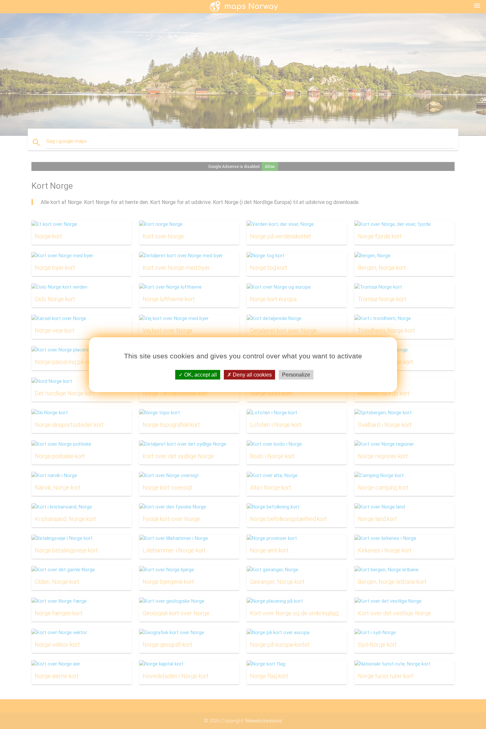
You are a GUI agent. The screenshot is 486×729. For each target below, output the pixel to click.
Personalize (296, 374)
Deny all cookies (251, 374)
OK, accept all (200, 374)
